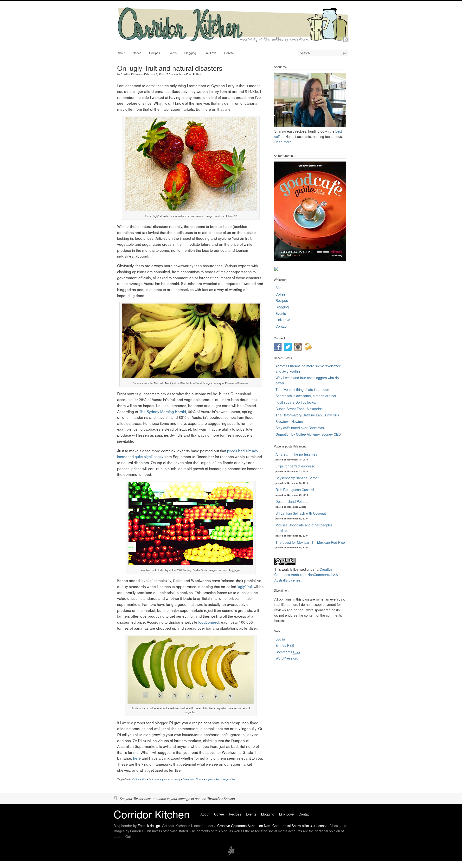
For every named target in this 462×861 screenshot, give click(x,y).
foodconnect (208, 622)
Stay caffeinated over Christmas (300, 427)
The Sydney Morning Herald (162, 411)
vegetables (229, 779)
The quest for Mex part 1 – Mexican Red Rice (310, 542)
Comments (288, 651)
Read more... (284, 141)
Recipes (154, 53)
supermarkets (213, 779)
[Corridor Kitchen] (232, 40)
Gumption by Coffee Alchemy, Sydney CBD (308, 434)
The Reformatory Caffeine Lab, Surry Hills (307, 415)
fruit (151, 779)
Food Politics (193, 74)
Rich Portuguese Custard (295, 489)
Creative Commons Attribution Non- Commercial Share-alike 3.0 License (272, 825)
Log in (280, 639)
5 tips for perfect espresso (295, 466)
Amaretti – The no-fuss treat (297, 454)
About (121, 53)
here (137, 758)
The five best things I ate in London (302, 389)
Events (172, 53)
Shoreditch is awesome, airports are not (306, 395)
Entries (285, 645)
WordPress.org (287, 658)
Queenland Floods (193, 779)
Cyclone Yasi (139, 779)
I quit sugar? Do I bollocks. (296, 402)
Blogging (190, 53)
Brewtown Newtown (290, 421)
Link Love (210, 53)
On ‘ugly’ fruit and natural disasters (169, 68)
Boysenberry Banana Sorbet (297, 477)
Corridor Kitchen (130, 74)
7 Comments (174, 74)
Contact (229, 53)
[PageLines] (231, 854)
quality (176, 779)
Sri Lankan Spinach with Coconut (301, 513)
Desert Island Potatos (292, 501)
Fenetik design (149, 825)
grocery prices (163, 779)
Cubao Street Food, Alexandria (299, 408)
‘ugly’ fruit (245, 586)
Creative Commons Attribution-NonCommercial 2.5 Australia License (306, 575)
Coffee (137, 53)
